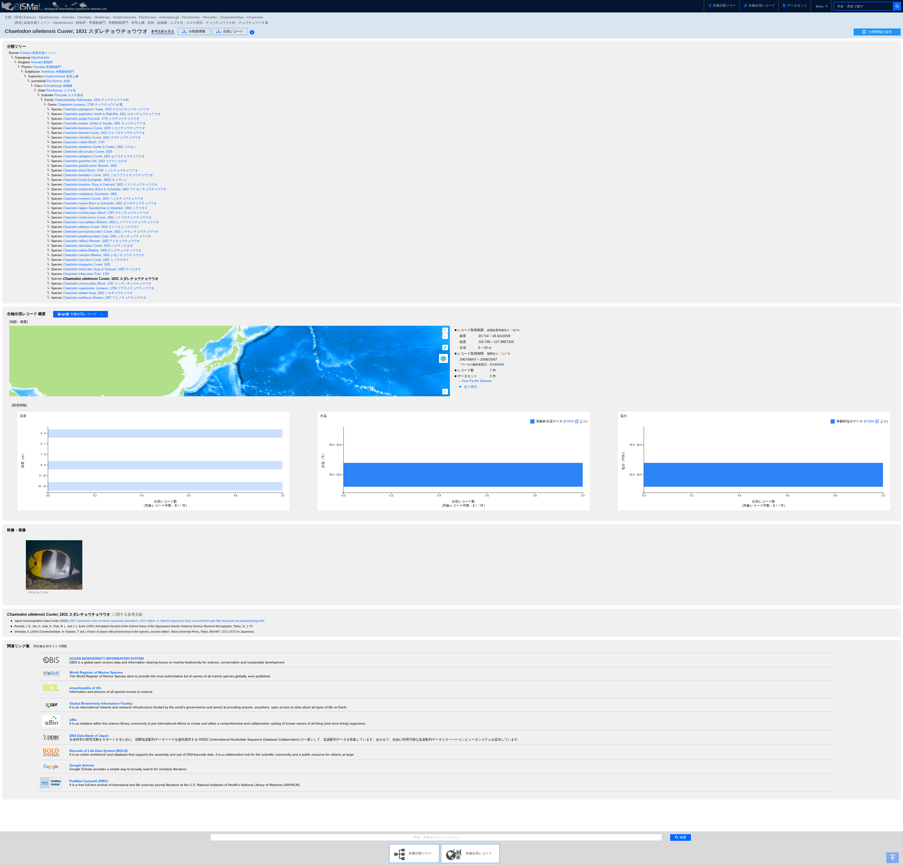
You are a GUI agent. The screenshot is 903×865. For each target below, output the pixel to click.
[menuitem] (821, 6)
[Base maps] (443, 358)
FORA (569, 421)
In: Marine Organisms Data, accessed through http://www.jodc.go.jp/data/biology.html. (211, 621)
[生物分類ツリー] (414, 846)
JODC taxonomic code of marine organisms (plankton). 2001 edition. (113, 621)
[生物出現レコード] (470, 846)
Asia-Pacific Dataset (476, 381)
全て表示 (470, 387)
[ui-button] (897, 6)
